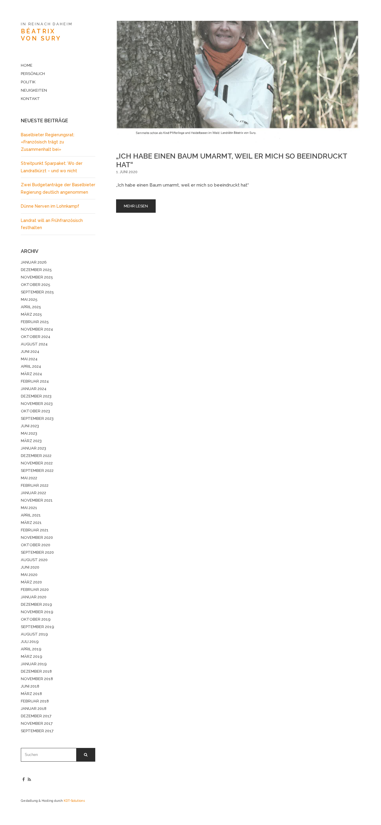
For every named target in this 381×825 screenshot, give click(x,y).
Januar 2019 (34, 664)
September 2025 (37, 292)
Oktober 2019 (36, 619)
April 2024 (31, 366)
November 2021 (37, 500)
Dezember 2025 (36, 269)
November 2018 (37, 679)
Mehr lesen (136, 206)
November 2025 (37, 277)
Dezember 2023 (36, 396)
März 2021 (31, 522)
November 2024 (37, 329)
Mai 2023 (29, 433)
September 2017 (37, 731)
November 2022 (37, 463)
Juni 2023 (30, 426)
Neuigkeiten (34, 90)
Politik (28, 82)
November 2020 (37, 537)
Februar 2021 (35, 530)
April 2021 (31, 515)
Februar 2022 (35, 485)
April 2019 (31, 649)
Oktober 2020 (35, 545)
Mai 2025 (29, 299)
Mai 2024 (29, 359)
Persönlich (33, 73)
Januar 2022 (33, 493)
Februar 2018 (35, 701)
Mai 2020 (29, 574)
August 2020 (34, 560)
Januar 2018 (33, 708)
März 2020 (31, 582)
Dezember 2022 (36, 455)
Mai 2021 (29, 507)
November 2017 (37, 723)
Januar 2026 (34, 262)
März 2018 (31, 693)
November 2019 (37, 612)
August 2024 (34, 344)
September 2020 (37, 552)
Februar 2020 (35, 589)
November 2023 (37, 403)
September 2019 (37, 626)
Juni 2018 (30, 686)
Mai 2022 (29, 478)
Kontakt (30, 98)
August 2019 (34, 634)
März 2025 (31, 314)
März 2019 (31, 656)
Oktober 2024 (35, 336)
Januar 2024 (33, 388)
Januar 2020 (33, 597)
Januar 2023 (33, 448)
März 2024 (31, 374)
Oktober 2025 (35, 284)
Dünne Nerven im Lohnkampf (50, 206)
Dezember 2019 (36, 604)
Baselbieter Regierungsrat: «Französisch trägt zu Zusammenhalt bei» (47, 142)
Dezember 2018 (36, 671)
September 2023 (37, 418)
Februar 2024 (35, 381)
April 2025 (31, 307)
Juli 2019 (30, 641)
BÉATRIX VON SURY (41, 35)
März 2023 (31, 441)
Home (26, 65)
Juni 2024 (30, 351)
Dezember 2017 (36, 716)
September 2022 (37, 470)
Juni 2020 (30, 567)
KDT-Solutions (74, 800)
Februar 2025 (35, 322)
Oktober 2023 (35, 411)
